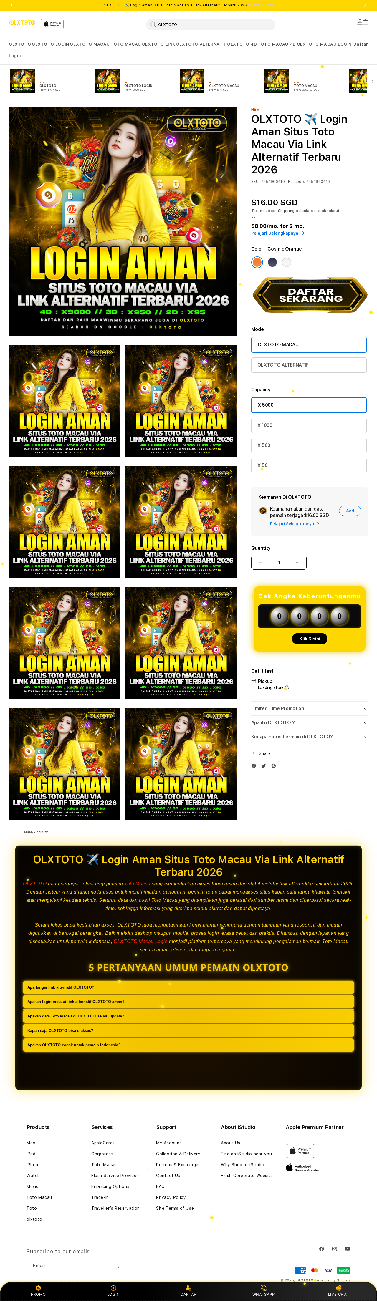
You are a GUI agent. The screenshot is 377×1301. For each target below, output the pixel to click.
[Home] (22, 23)
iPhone (34, 1164)
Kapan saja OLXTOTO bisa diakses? (60, 1031)
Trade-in (100, 1197)
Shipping (286, 211)
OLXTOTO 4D (242, 44)
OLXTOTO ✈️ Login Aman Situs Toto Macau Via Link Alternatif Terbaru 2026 (188, 5)
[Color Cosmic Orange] (257, 262)
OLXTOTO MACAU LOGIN (324, 44)
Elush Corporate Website (247, 1175)
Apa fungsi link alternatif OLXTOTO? (60, 987)
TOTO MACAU (125, 44)
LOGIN (113, 1294)
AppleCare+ (103, 1143)
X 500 (263, 445)
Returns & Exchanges (178, 1164)
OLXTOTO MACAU (90, 44)
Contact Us (168, 1175)
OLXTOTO (20, 44)
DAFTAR (188, 1294)
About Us (230, 1143)
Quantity (261, 548)
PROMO (38, 1294)
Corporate (102, 1153)
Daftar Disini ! (260, 5)
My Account (168, 1143)
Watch (33, 1175)
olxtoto (34, 1219)
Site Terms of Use (175, 1208)
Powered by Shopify (332, 1280)
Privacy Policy (171, 1197)
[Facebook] (255, 767)
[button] (20, 44)
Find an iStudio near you (246, 1153)
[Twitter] (265, 767)
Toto (32, 1208)
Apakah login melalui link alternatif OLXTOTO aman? (76, 1002)
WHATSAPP (263, 1294)
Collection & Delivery (178, 1153)
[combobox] (210, 24)
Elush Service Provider (114, 1175)
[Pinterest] (275, 767)
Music (33, 1186)
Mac (31, 1143)
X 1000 (264, 425)
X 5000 (266, 405)
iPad (31, 1153)
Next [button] (365, 5)
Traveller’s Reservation (115, 1208)
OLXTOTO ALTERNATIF (201, 44)
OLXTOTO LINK (158, 44)
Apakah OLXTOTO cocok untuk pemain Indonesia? (73, 1045)
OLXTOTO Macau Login (141, 941)
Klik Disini (309, 638)
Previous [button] (12, 5)
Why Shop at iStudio (242, 1164)
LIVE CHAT (338, 1294)
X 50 (262, 465)
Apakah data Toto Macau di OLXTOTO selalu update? (75, 1016)
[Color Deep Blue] (272, 262)
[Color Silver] (286, 262)
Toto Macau (137, 883)
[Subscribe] (117, 1266)
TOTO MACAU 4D (277, 44)
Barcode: (296, 182)
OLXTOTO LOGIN (50, 44)
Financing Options (110, 1186)
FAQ (160, 1186)
